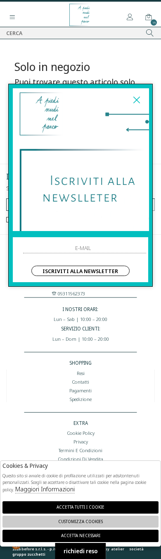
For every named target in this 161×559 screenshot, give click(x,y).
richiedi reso (81, 551)
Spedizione (80, 399)
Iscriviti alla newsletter (80, 271)
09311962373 (71, 293)
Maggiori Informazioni (45, 489)
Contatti (80, 381)
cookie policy (81, 432)
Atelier (117, 549)
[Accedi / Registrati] (130, 17)
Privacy (80, 441)
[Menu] (12, 17)
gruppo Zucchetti (28, 554)
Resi (81, 373)
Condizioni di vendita (80, 458)
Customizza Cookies (80, 521)
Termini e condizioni (80, 450)
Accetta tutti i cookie (80, 507)
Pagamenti (80, 390)
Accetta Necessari (80, 535)
